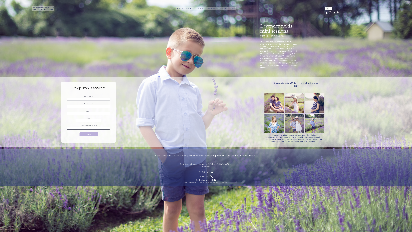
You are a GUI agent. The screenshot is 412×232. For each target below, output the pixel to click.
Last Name (88, 104)
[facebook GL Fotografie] (326, 12)
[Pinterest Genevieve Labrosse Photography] (337, 12)
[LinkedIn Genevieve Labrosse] (334, 12)
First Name (88, 96)
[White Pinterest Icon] (207, 172)
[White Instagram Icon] (203, 172)
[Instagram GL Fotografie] (330, 12)
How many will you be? (88, 125)
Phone (88, 118)
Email (88, 111)
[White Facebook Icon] (199, 172)
